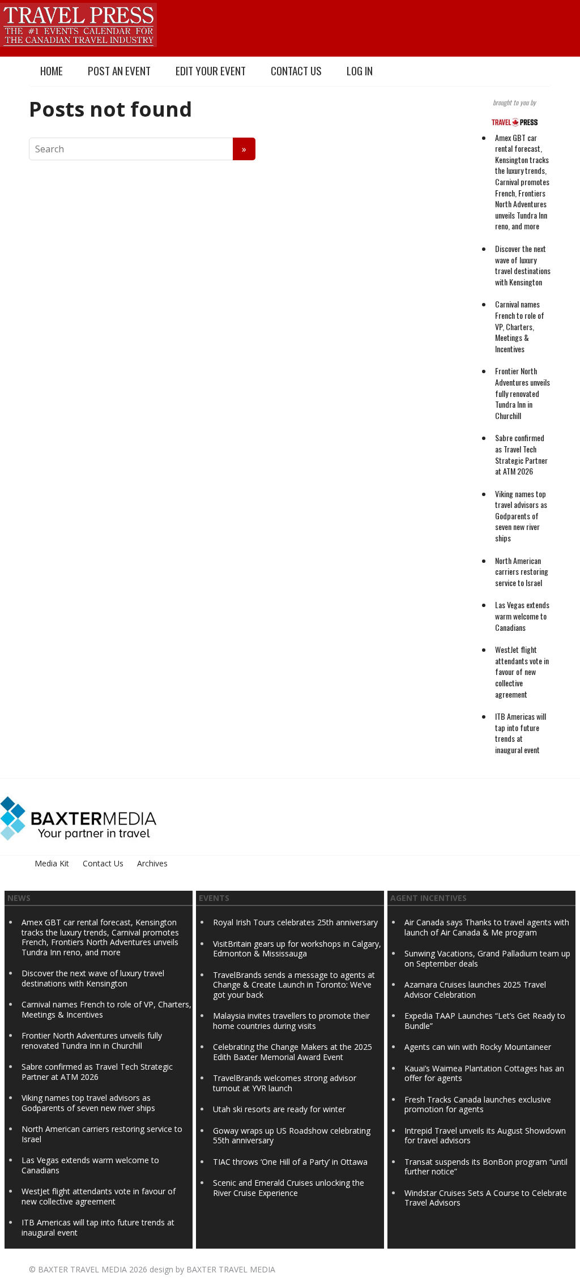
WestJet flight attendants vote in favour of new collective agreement (522, 671)
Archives (152, 863)
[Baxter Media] (78, 816)
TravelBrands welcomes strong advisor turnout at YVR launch (284, 1083)
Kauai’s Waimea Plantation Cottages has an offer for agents (484, 1073)
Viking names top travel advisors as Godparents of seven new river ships (521, 516)
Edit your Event (211, 70)
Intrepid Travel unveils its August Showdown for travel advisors (485, 1135)
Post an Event (119, 70)
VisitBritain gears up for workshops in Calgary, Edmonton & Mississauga (297, 948)
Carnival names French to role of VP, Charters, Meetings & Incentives (519, 326)
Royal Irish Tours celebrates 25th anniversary (295, 922)
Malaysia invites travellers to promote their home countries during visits (291, 1020)
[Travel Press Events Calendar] (78, 23)
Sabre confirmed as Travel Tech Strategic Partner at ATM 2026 (521, 454)
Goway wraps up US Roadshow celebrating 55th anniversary (291, 1135)
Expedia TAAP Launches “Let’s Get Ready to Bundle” (484, 1020)
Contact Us (296, 70)
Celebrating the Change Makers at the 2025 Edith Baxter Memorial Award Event (292, 1051)
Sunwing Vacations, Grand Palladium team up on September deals (487, 958)
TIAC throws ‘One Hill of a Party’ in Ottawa (290, 1161)
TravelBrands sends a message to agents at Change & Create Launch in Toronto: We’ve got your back (294, 984)
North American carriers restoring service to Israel (521, 571)
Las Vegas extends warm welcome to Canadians (522, 616)
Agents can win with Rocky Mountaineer (477, 1046)
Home (51, 70)
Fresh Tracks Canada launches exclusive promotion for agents (477, 1104)
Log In (360, 70)
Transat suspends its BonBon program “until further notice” (486, 1166)
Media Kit (52, 863)
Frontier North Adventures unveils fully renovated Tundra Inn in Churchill (522, 393)
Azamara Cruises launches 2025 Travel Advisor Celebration (475, 989)
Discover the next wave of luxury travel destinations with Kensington (523, 265)
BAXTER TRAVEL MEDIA (82, 1269)
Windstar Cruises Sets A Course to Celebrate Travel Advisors (485, 1197)
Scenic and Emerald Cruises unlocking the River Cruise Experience (288, 1187)
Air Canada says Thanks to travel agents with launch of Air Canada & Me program (486, 927)
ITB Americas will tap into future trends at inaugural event (520, 732)
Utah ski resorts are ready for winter (280, 1109)
